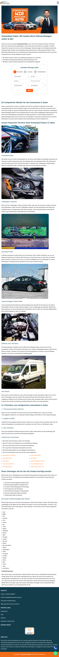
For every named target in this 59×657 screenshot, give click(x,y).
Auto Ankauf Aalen (36, 455)
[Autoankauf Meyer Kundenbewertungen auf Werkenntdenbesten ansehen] (29, 630)
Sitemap (3, 618)
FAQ (2, 614)
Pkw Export (6, 461)
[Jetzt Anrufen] (55, 648)
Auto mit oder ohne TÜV (37, 466)
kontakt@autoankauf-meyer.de (13, 597)
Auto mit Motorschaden (37, 463)
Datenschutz (11, 621)
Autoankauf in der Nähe (9, 455)
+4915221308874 (10, 594)
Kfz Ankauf (34, 458)
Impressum (4, 621)
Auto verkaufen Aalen (8, 463)
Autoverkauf (4, 611)
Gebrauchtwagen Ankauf (37, 461)
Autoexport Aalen (7, 458)
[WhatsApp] (55, 653)
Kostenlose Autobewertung (8, 600)
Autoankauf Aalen (7, 466)
